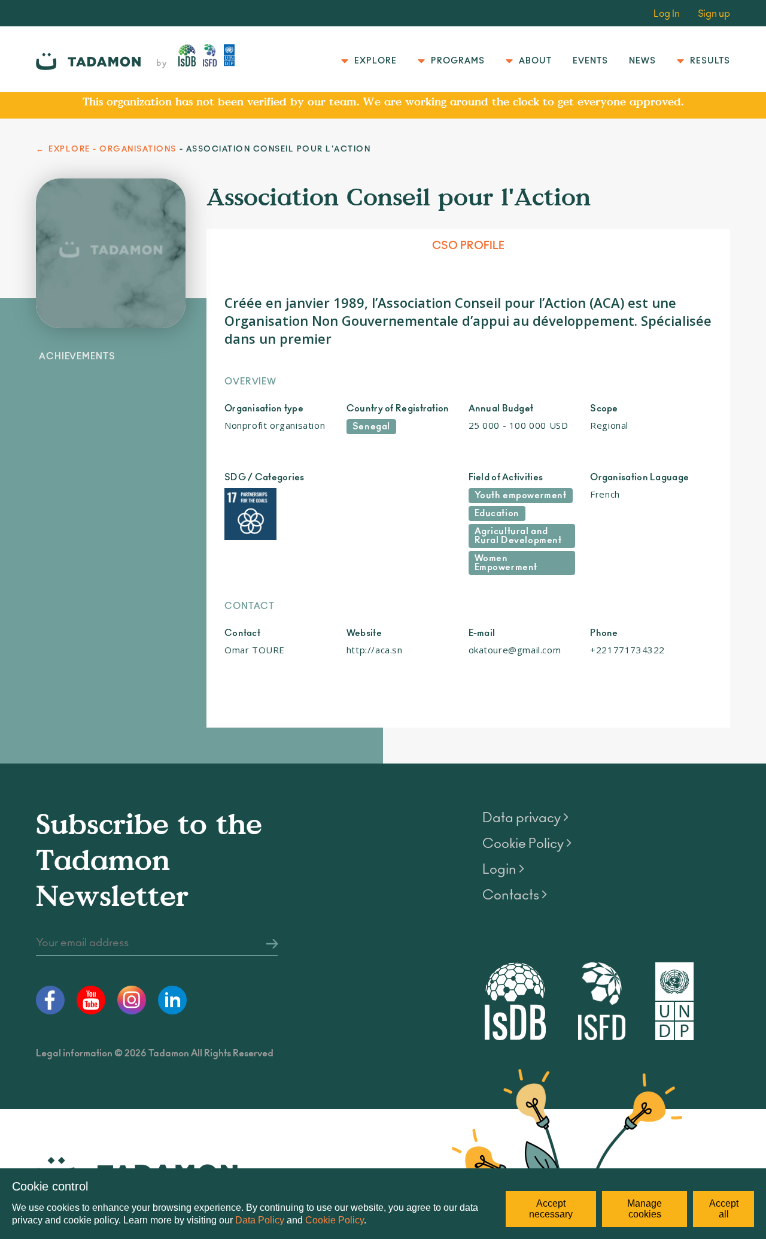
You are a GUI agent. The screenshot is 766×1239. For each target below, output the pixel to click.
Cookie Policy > (527, 843)
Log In (666, 14)
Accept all (723, 1208)
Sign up (714, 14)
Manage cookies (644, 1208)
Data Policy (259, 1220)
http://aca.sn (374, 650)
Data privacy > (525, 818)
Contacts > (514, 895)
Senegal (371, 426)
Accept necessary (551, 1208)
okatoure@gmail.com (515, 650)
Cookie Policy (334, 1220)
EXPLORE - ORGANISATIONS (112, 149)
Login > (503, 869)
